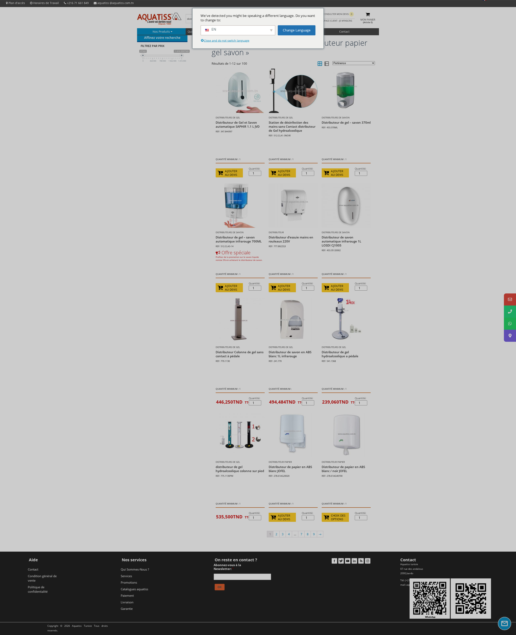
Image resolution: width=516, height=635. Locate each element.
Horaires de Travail (45, 3)
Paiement (127, 596)
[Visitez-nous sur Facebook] (334, 562)
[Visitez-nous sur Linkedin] (354, 562)
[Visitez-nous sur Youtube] (347, 562)
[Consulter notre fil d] (361, 562)
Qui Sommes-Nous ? (135, 569)
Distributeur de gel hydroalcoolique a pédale (340, 354)
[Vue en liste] (326, 63)
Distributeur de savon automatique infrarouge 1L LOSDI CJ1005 (341, 241)
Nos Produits (162, 31)
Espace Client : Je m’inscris (336, 20)
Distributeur (276, 232)
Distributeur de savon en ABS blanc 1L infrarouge (290, 354)
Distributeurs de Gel (228, 117)
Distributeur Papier (280, 461)
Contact (344, 31)
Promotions (129, 582)
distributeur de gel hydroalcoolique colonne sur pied (240, 469)
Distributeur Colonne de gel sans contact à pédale (239, 354)
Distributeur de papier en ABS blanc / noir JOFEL (343, 469)
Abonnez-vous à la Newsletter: (227, 567)
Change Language (297, 30)
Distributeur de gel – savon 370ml (346, 122)
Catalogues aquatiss (134, 589)
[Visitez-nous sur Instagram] (367, 562)
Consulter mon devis (337, 14)
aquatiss (115, 3)
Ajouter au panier (232, 404)
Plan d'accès (16, 3)
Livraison (127, 602)
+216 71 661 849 (77, 3)
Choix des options (338, 517)
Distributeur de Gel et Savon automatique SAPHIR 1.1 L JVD (238, 124)
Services (126, 576)
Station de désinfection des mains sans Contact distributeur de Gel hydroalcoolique (292, 126)
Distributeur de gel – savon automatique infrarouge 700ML (239, 239)
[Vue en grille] (319, 63)
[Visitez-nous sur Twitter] (341, 562)
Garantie (127, 609)
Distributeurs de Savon (336, 117)
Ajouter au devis (231, 173)
